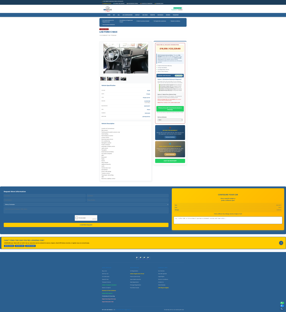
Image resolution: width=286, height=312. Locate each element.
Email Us (128, 309)
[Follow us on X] (137, 258)
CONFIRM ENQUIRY (86, 225)
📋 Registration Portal (132, 3)
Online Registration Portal (137, 273)
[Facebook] (141, 258)
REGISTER (152, 15)
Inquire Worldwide (170, 154)
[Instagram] (148, 258)
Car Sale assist (105, 276)
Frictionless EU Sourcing (108, 296)
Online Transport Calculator (109, 285)
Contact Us (161, 282)
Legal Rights (161, 276)
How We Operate (162, 273)
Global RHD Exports (107, 293)
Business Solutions (170, 137)
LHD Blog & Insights (163, 287)
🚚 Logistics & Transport (146, 3)
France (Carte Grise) (135, 276)
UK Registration (134, 271)
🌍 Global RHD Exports (118, 3)
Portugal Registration (135, 285)
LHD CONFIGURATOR (127, 15)
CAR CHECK (145, 15)
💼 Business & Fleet (106, 3)
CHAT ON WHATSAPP (170, 161)
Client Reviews (161, 285)
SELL (119, 15)
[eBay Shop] (145, 258)
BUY (114, 15)
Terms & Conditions (163, 279)
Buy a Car (104, 271)
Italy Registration (134, 282)
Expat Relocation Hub (107, 301)
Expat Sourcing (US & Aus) (109, 299)
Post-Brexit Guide (134, 287)
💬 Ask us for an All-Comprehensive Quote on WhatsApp (170, 108)
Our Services (161, 271)
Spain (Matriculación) (135, 279)
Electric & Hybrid (106, 287)
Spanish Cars (105, 279)
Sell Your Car (105, 273)
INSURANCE (160, 15)
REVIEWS (168, 15)
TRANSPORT (176, 15)
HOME (108, 15)
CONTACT (137, 15)
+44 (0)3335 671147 (120, 309)
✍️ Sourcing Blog (159, 3)
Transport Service (106, 282)
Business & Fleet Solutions (109, 290)
